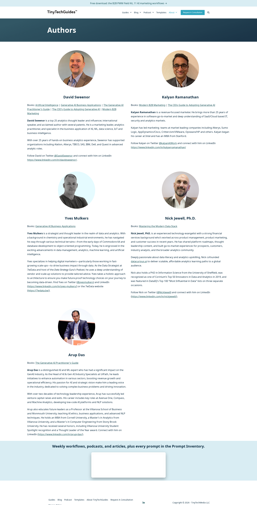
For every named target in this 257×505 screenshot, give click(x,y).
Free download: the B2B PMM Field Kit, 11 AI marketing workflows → (128, 3)
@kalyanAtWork (168, 143)
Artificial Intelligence (46, 105)
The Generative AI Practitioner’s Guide (56, 362)
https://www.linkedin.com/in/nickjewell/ (154, 296)
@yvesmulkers (85, 282)
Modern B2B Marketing (152, 105)
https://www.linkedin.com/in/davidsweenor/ (52, 159)
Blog (136, 12)
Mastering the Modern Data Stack (158, 226)
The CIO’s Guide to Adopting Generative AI (76, 109)
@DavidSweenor (63, 155)
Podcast (147, 12)
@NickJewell (164, 292)
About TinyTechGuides (97, 499)
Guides (125, 12)
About (171, 12)
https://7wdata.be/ (38, 290)
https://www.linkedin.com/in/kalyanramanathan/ (158, 147)
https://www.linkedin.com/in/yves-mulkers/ (52, 286)
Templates (161, 12)
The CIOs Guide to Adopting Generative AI (191, 105)
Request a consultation (122, 499)
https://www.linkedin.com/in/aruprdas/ (60, 434)
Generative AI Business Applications (81, 105)
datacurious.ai (139, 261)
